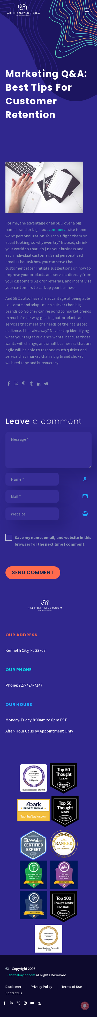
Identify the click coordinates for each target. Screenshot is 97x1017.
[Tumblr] (31, 383)
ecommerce (57, 229)
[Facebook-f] (4, 1003)
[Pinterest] (24, 383)
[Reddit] (46, 383)
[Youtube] (32, 1003)
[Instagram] (25, 1003)
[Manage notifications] (85, 1006)
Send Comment (33, 572)
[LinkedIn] (39, 383)
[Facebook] (9, 383)
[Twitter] (16, 383)
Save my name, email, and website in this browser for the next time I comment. (53, 541)
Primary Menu (87, 10)
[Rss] (39, 1003)
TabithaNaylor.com (21, 975)
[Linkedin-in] (11, 1003)
